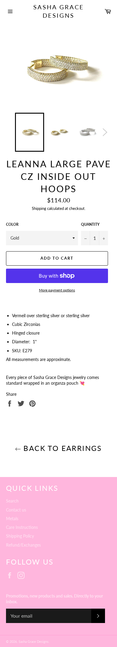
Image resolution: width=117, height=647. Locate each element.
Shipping (39, 208)
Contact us (16, 509)
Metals (12, 518)
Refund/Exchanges (23, 544)
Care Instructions (22, 527)
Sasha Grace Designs (58, 11)
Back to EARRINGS (61, 448)
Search (12, 500)
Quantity (90, 224)
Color (12, 224)
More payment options (57, 290)
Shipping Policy (20, 535)
